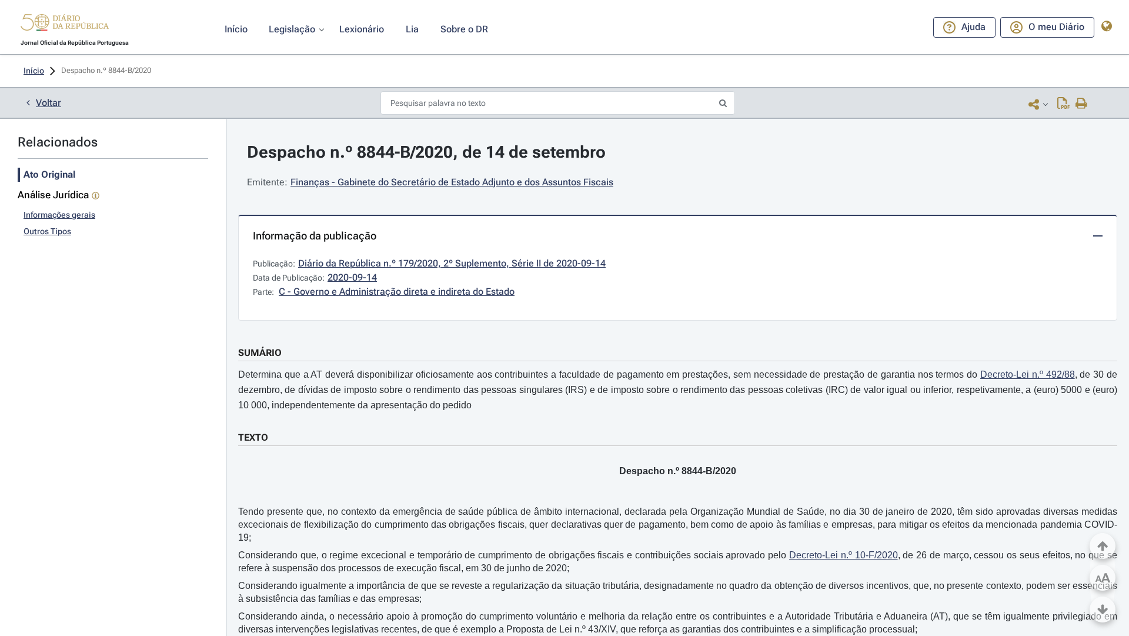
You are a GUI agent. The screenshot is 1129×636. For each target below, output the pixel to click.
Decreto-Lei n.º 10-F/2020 (843, 555)
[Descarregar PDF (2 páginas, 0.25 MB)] (1063, 104)
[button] (65, 24)
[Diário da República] (65, 25)
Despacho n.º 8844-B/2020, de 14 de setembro (426, 152)
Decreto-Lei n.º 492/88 (1027, 374)
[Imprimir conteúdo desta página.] (1081, 104)
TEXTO (253, 437)
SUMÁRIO (260, 352)
